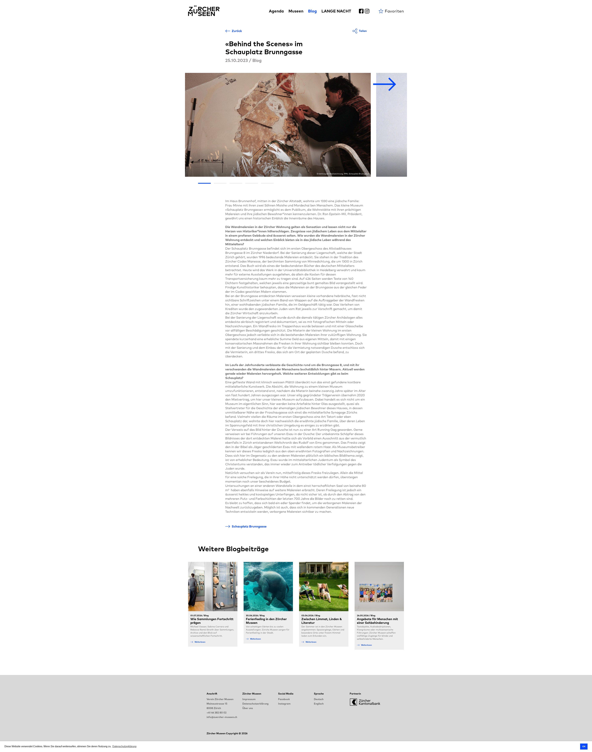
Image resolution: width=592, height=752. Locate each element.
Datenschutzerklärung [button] (124, 746)
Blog (312, 11)
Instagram (284, 703)
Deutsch (318, 699)
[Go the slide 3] (236, 183)
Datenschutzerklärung (255, 703)
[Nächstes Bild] (384, 84)
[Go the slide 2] (220, 183)
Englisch (319, 703)
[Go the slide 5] (267, 183)
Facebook (284, 699)
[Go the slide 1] (204, 183)
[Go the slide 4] (251, 183)
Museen (295, 11)
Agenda (276, 11)
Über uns (247, 708)
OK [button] (584, 746)
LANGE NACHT (336, 11)
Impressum (249, 699)
